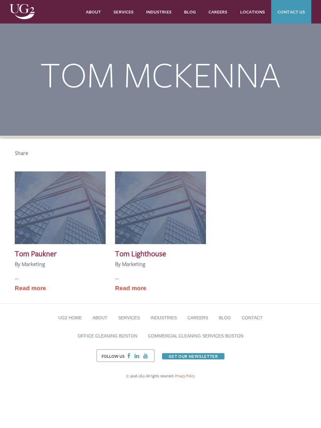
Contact (252, 317)
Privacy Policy (185, 375)
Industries (163, 317)
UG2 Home (70, 317)
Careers (197, 317)
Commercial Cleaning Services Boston (196, 335)
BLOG (225, 317)
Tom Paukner (36, 253)
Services (129, 317)
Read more (30, 288)
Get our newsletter (193, 356)
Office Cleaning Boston (107, 335)
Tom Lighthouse (140, 253)
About (100, 317)
